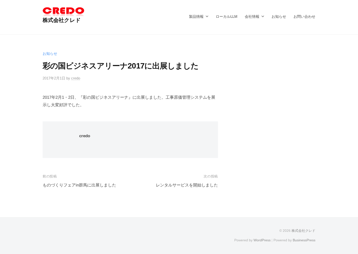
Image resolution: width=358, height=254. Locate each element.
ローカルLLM (226, 16)
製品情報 (196, 16)
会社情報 (252, 16)
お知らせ (279, 16)
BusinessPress (304, 240)
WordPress (262, 240)
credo (75, 78)
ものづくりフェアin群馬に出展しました (79, 185)
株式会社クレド (62, 20)
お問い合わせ (304, 16)
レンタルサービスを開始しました (187, 185)
